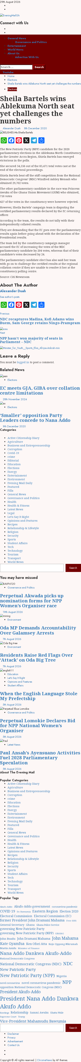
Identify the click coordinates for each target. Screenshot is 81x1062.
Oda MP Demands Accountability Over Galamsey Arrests (38, 630)
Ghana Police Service (47, 925)
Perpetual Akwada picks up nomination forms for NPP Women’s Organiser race (31, 600)
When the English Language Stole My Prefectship (38, 695)
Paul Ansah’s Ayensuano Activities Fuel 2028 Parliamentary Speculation (40, 758)
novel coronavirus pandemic (41, 983)
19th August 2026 (13, 612)
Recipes (13, 524)
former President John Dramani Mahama (32, 920)
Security (13, 535)
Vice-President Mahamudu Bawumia (33, 1021)
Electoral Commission (16, 916)
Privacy (11, 1037)
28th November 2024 (15, 399)
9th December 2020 (14, 426)
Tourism (13, 554)
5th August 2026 (12, 704)
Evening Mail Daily (20, 483)
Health (12, 502)
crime (11, 456)
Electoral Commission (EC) (52, 916)
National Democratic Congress (17, 958)
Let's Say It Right (18, 517)
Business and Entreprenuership (29, 445)
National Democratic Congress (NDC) (30, 964)
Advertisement (15, 1041)
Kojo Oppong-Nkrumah (63, 944)
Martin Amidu (8, 948)
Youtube (8, 72)
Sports (12, 539)
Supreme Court (8, 1016)
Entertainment (17, 46)
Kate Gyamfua (12, 943)
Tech (11, 547)
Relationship (19, 1012)
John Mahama (65, 938)
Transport (14, 558)
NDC (68, 963)
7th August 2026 (12, 639)
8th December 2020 (35, 128)
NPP (67, 982)
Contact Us (13, 1045)
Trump (21, 1016)
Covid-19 (13, 453)
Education (14, 464)
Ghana (30, 925)
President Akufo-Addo (20, 991)
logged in (23, 362)
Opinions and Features (22, 520)
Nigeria (62, 976)
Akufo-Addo (6, 906)
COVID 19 (7, 911)
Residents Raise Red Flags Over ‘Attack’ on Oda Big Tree (36, 657)
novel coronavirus (10, 983)
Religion (13, 532)
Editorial (13, 460)
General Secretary (12, 925)
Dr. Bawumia (24, 911)
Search (73, 568)
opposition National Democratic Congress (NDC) (31, 987)
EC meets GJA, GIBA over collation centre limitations (40, 390)
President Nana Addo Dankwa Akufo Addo (39, 1002)
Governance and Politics (31, 42)
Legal (11, 513)
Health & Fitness (18, 505)
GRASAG (59, 933)
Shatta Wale (56, 1012)
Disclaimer (13, 1034)
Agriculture (15, 441)
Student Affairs (18, 543)
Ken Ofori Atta (36, 944)
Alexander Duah (12, 128)
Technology (15, 550)
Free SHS (71, 920)
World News (15, 49)
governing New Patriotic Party (22, 929)
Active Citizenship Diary (23, 438)
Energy (12, 472)
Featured (13, 487)
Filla (10, 490)
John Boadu (7, 938)
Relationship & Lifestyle (23, 528)
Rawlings (4, 1012)
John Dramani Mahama (33, 938)
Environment (16, 479)
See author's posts (9, 297)
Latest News (15, 509)
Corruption (15, 449)
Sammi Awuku (39, 1012)
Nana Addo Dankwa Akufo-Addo (36, 953)
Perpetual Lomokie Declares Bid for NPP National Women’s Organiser (37, 725)
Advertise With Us (27, 57)
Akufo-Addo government (32, 906)
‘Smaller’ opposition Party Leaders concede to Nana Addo (35, 417)
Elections (12, 89)
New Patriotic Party (18, 969)
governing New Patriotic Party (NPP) (26, 933)
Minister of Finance (29, 948)
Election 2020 (69, 911)
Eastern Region (45, 911)
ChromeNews (44, 1060)
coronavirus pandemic (64, 906)
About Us (13, 53)
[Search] (1, 63)
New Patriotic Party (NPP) (27, 975)
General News (17, 38)
